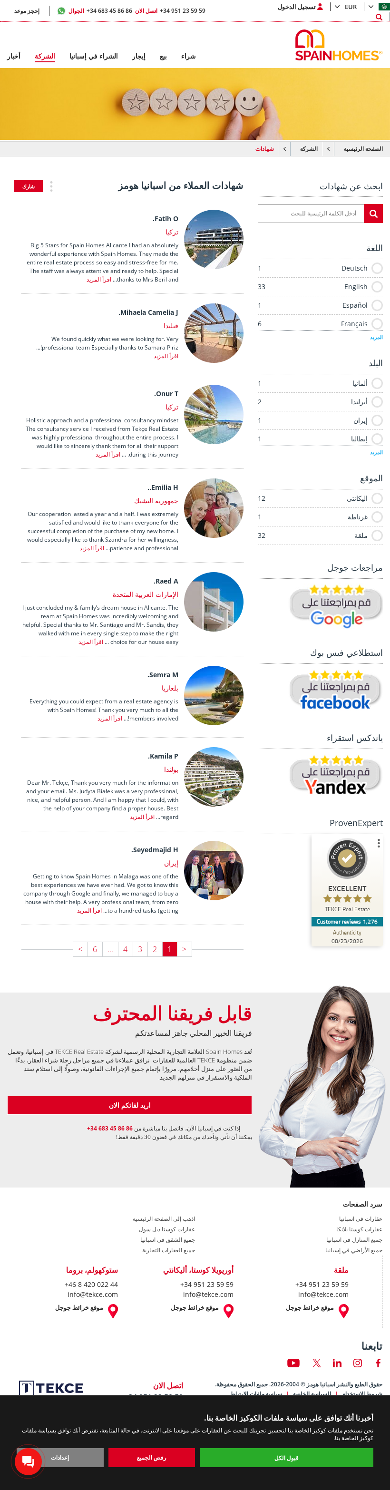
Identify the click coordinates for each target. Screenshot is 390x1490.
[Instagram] (357, 1363)
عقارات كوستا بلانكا (359, 1229)
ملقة (313, 535)
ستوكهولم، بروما (92, 1270)
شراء (188, 55)
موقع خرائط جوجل (310, 1308)
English (313, 286)
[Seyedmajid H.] (216, 897)
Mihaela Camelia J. (148, 312)
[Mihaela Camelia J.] (216, 360)
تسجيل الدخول (297, 6)
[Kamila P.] (216, 804)
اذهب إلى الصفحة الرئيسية (164, 1219)
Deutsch (313, 268)
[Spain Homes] (341, 44)
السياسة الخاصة (312, 1394)
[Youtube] (293, 1363)
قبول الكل (286, 1458)
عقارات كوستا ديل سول (167, 1229)
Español (313, 305)
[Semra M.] (216, 722)
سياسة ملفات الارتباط (256, 1394)
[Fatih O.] (216, 266)
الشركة (309, 149)
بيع (163, 55)
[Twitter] (316, 1363)
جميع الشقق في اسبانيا (167, 1240)
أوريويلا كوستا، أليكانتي (198, 1270)
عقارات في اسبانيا (360, 1219)
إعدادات (60, 1457)
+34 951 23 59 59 (170, 11)
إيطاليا (313, 438)
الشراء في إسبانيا (93, 55)
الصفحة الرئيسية (363, 149)
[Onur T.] (216, 441)
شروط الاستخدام (362, 1394)
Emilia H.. (162, 487)
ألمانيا (313, 383)
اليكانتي (313, 498)
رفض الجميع (151, 1457)
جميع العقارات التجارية (168, 1250)
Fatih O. (165, 218)
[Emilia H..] (216, 535)
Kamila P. (163, 755)
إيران (313, 420)
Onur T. (166, 393)
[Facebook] (378, 1363)
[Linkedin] (337, 1363)
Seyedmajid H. (154, 849)
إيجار (139, 55)
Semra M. (162, 674)
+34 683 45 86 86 (100, 11)
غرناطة (313, 516)
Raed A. (166, 580)
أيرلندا (313, 401)
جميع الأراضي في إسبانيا (353, 1250)
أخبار (13, 55)
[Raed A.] (216, 628)
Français (313, 323)
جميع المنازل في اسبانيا (354, 1240)
